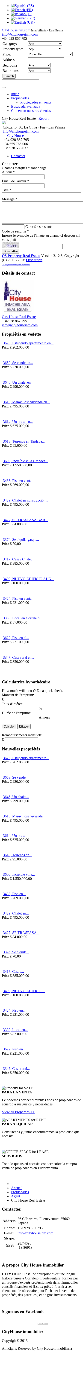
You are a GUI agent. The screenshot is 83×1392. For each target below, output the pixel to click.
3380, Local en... (15, 1030)
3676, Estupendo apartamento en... (28, 343)
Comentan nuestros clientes (31, 111)
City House (15, 136)
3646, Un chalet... (16, 797)
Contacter (18, 156)
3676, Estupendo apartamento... (26, 758)
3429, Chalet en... (16, 913)
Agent (15, 1196)
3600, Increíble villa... (19, 874)
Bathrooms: (11, 71)
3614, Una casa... (15, 836)
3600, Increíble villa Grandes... (25, 461)
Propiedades (20, 98)
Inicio (15, 94)
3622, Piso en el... (16, 638)
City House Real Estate (19, 317)
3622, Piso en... (14, 1049)
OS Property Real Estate (21, 256)
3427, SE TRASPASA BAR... (25, 520)
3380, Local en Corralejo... (22, 618)
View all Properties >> (18, 1112)
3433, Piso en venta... (18, 481)
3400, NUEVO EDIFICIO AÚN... (28, 579)
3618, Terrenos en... (17, 855)
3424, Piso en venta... (18, 598)
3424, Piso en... (14, 1010)
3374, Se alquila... (16, 952)
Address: (9, 60)
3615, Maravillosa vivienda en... (26, 402)
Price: (7, 54)
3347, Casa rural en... (18, 657)
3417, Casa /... (13, 971)
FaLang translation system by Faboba (16, 265)
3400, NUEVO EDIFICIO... (24, 991)
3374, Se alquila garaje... (21, 540)
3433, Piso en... (14, 894)
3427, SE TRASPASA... (21, 933)
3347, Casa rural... (16, 1069)
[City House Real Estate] (18, 313)
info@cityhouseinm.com (20, 34)
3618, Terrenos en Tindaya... (24, 441)
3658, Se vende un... (18, 363)
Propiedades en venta (35, 102)
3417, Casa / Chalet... (18, 559)
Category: (10, 44)
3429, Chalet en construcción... (25, 500)
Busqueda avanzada (25, 106)
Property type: (13, 49)
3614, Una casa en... (18, 422)
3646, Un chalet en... (18, 382)
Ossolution (34, 260)
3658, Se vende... (15, 777)
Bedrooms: (10, 65)
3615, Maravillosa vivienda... (24, 816)
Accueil (16, 1188)
